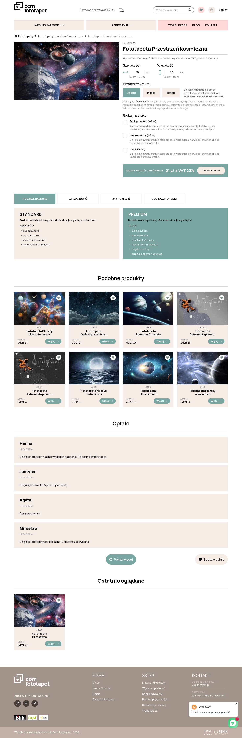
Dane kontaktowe (103, 699)
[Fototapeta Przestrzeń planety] (148, 308)
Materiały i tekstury (153, 682)
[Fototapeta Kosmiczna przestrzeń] (148, 368)
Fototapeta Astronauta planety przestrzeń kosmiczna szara (202, 332)
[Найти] (189, 9)
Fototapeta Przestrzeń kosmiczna (39, 635)
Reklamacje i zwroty (154, 705)
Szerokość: (131, 65)
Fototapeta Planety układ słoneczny (39, 332)
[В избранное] (201, 10)
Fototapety (25, 36)
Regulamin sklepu (152, 694)
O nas (96, 682)
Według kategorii (47, 25)
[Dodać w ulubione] (58, 297)
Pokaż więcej (123, 559)
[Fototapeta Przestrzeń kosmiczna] (39, 610)
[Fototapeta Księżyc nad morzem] (94, 368)
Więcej (51, 341)
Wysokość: (165, 65)
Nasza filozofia (102, 688)
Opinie (96, 694)
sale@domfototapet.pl (208, 695)
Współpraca (150, 710)
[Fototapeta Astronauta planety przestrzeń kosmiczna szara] (202, 308)
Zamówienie (209, 170)
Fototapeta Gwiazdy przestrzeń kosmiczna (94, 332)
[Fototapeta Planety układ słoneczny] (39, 308)
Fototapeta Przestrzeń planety (148, 332)
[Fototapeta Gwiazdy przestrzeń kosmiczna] (94, 308)
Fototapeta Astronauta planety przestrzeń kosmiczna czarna (39, 392)
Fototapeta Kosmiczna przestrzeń (148, 392)
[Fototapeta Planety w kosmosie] (202, 368)
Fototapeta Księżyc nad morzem (94, 392)
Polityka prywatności (154, 699)
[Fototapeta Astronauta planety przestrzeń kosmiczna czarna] (39, 368)
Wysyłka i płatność (153, 688)
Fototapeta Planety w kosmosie (202, 392)
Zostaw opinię (214, 559)
